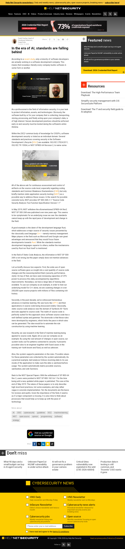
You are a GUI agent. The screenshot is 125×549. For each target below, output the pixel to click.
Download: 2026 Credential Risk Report (100, 70)
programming (46, 416)
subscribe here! (112, 2)
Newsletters (96, 14)
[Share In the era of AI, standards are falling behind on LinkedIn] (59, 39)
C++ (39, 233)
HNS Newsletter (76, 497)
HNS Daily (35, 497)
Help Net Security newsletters (19, 2)
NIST (15, 416)
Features (17, 14)
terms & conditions (61, 531)
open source (24, 416)
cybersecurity (29, 413)
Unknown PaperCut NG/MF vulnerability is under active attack (38, 464)
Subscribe (68, 526)
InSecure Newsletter (41, 504)
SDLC (35, 142)
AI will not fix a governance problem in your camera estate (62, 465)
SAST (56, 194)
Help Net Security (74, 538)
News (10, 14)
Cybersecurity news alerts (81, 504)
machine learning (61, 413)
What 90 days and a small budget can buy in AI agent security (14, 464)
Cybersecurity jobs (40, 516)
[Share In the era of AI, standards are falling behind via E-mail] (63, 39)
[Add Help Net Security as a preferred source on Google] (67, 39)
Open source (74, 516)
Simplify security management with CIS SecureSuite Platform (100, 102)
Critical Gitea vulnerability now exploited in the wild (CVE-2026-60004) (85, 465)
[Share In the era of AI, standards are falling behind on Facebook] (50, 39)
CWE (56, 191)
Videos (33, 14)
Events (87, 14)
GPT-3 (55, 303)
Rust (34, 242)
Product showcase (45, 14)
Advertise (119, 538)
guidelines (41, 413)
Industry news (59, 14)
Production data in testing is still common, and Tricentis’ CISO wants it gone (111, 467)
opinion (35, 416)
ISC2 (49, 413)
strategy (16, 420)
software (58, 416)
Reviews (69, 14)
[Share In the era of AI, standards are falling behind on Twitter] (54, 39)
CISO (24, 14)
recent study (29, 59)
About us (111, 538)
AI (28, 14)
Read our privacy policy (98, 538)
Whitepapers (79, 14)
